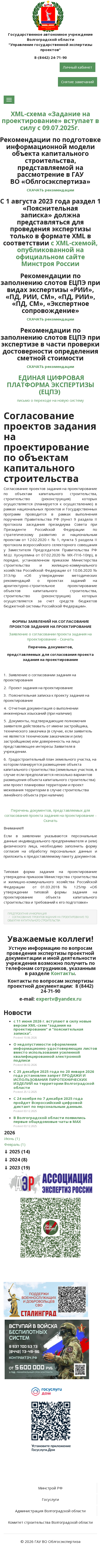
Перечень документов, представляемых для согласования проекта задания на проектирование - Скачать (50, 815)
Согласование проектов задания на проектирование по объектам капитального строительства (48, 918)
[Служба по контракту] (46, 1349)
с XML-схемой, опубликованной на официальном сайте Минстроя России (57, 253)
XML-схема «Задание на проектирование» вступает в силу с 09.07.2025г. (50, 120)
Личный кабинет (77, 67)
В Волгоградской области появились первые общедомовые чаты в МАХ (49, 1119)
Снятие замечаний (77, 81)
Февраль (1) (14, 1144)
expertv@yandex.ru (58, 999)
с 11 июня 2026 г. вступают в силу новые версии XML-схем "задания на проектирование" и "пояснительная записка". (52, 1027)
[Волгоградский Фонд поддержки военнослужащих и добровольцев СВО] (46, 1299)
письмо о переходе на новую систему (50, 400)
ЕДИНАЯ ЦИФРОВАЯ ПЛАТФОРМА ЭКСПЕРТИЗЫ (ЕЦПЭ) (50, 384)
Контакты (63, 973)
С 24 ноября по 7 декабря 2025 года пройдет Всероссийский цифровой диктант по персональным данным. (48, 1102)
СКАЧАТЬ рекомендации (50, 189)
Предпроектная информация (27, 913)
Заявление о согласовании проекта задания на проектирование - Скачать (50, 636)
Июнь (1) (12, 1138)
